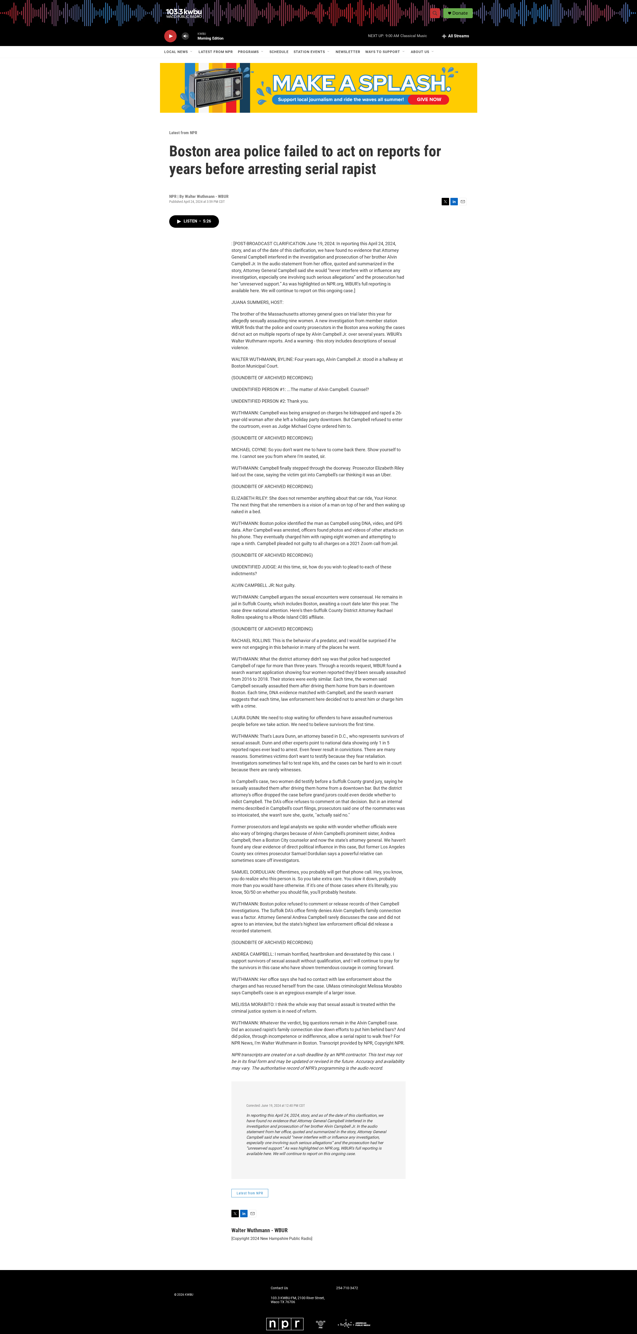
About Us (420, 52)
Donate (460, 13)
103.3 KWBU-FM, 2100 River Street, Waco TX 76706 (298, 1300)
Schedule (279, 52)
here (267, 1153)
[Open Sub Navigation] (192, 52)
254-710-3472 (347, 1288)
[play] (170, 36)
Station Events (309, 52)
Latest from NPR (216, 52)
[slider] (193, 36)
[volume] (185, 36)
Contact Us (279, 1288)
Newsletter (348, 52)
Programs (248, 52)
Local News (176, 52)
